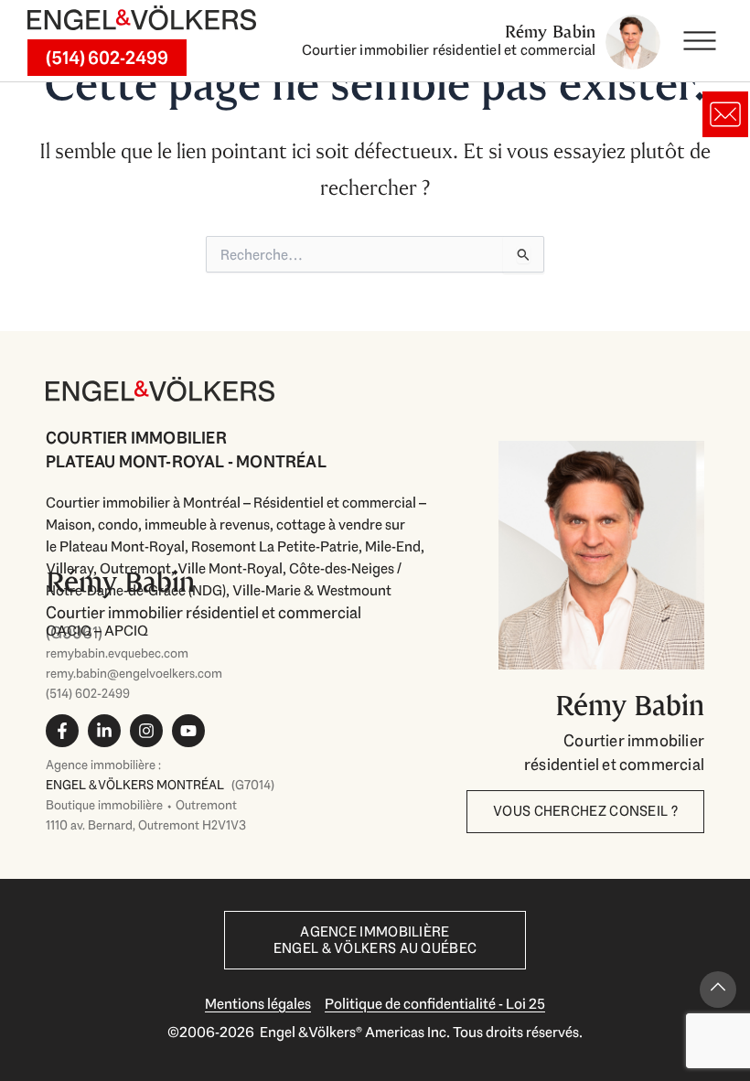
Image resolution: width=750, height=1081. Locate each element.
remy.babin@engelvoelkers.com (134, 673)
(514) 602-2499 (88, 693)
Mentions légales (258, 1003)
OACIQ (68, 630)
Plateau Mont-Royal (122, 546)
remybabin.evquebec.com (117, 653)
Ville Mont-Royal (230, 568)
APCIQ (126, 630)
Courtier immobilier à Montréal (143, 502)
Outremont (135, 568)
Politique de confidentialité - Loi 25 (435, 1003)
